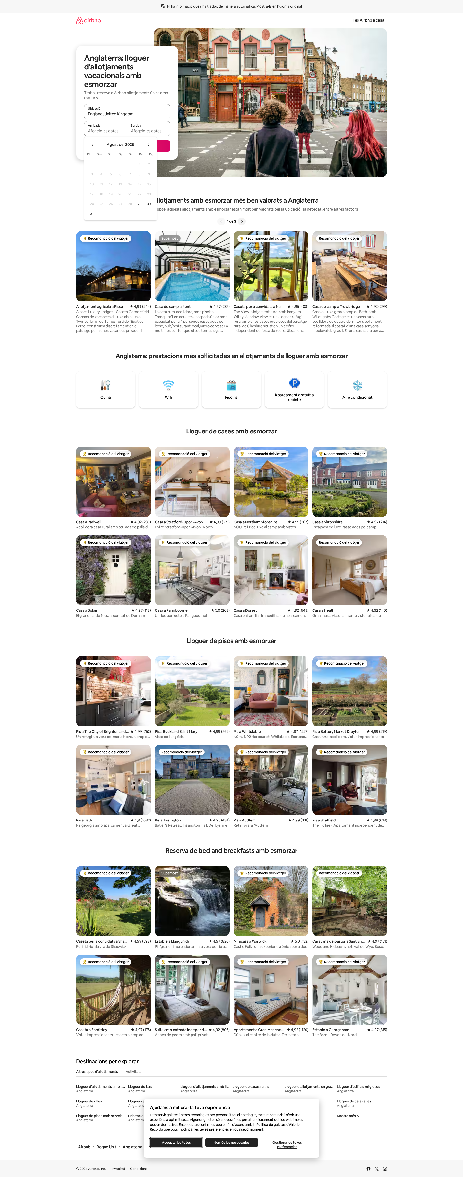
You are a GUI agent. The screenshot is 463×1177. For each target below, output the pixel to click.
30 (149, 204)
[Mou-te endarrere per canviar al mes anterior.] (92, 144)
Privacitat (117, 1169)
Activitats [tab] (133, 1071)
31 (92, 214)
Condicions (139, 1169)
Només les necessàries (232, 1142)
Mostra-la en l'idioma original (279, 6)
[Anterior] (221, 221)
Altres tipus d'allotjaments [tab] (97, 1071)
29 (139, 204)
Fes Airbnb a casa (368, 20)
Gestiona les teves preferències (287, 1144)
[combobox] (127, 114)
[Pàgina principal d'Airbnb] (88, 20)
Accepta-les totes (176, 1142)
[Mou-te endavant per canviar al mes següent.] (148, 144)
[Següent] (242, 221)
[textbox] (105, 131)
